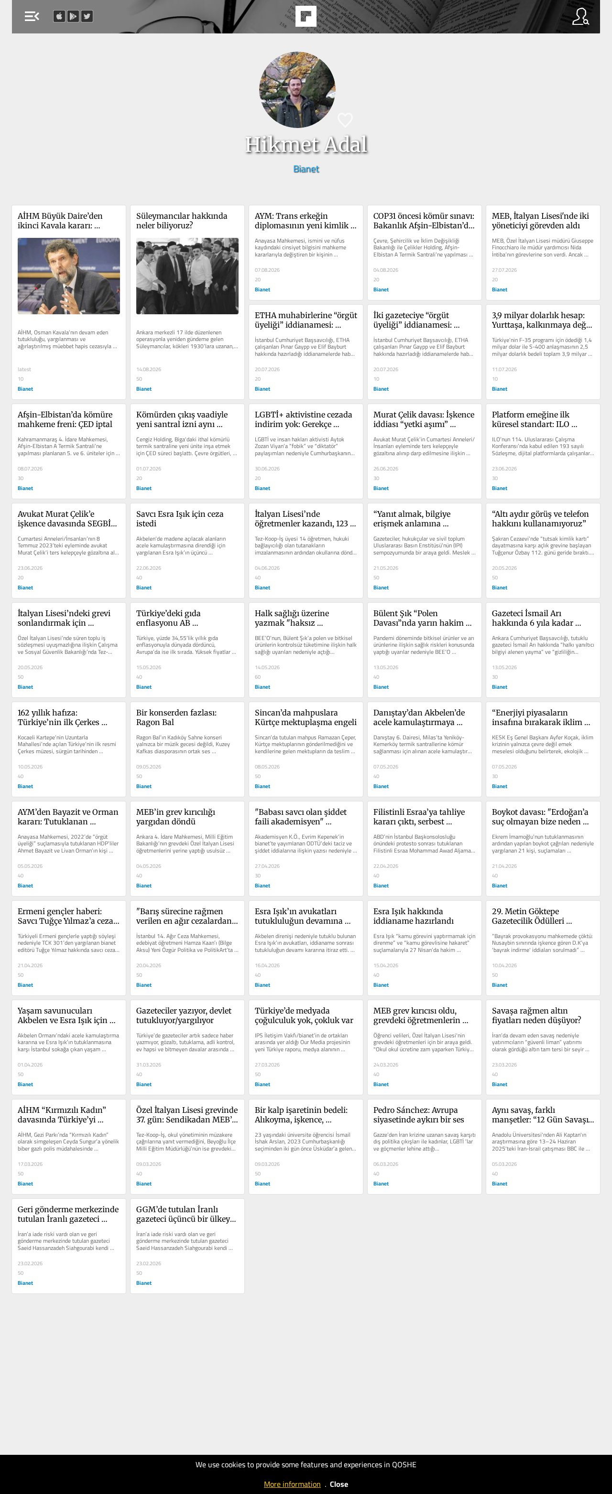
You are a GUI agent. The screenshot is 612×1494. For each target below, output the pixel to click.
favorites (280, 19)
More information (292, 1484)
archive (330, 19)
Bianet (306, 168)
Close (339, 1484)
